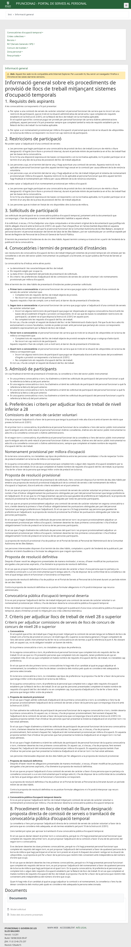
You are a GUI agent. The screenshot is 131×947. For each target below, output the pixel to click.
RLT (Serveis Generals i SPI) (20, 44)
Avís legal (81, 927)
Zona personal (14, 51)
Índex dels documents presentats (26, 914)
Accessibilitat (67, 927)
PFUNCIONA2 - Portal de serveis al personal (51, 3)
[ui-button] (126, 5)
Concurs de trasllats (16, 47)
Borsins (10, 40)
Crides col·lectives (15, 36)
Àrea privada (13, 55)
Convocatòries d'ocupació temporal (24, 32)
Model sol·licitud (18, 909)
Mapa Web (52, 927)
